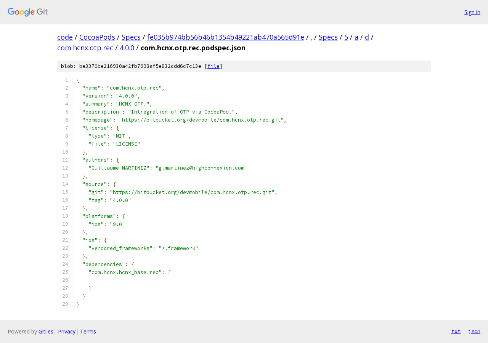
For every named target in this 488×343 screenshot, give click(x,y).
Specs (131, 37)
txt (456, 331)
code (65, 37)
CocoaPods (97, 37)
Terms (88, 331)
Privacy (66, 331)
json (474, 331)
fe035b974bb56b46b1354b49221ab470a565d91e (225, 37)
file (213, 66)
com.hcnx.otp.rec (85, 47)
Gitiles (46, 331)
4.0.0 (127, 47)
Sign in (472, 12)
